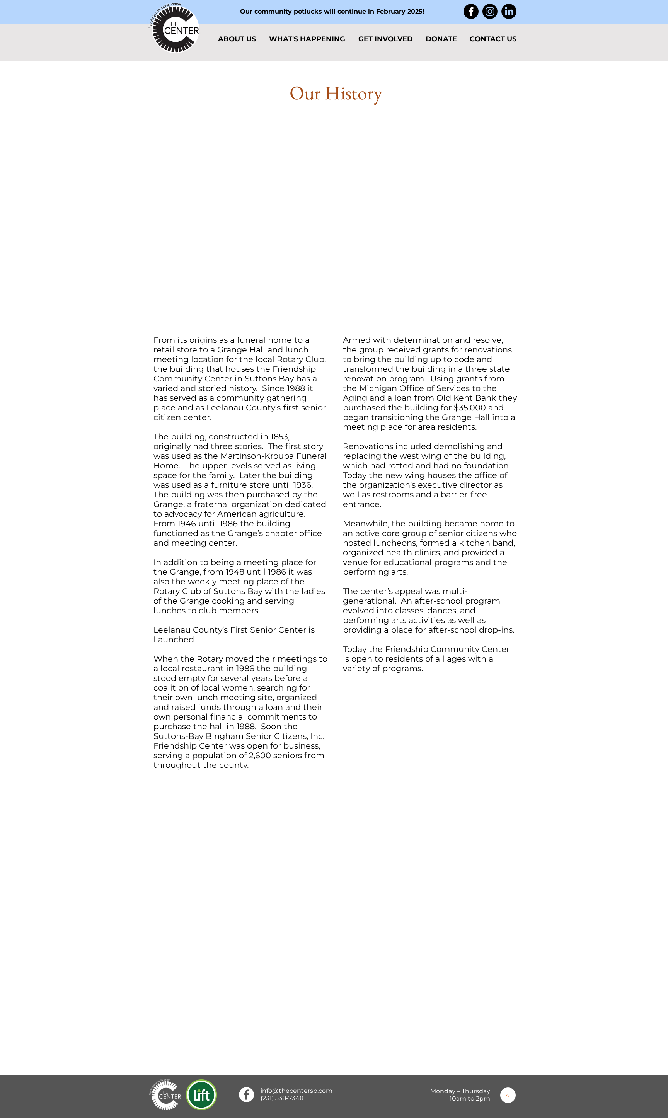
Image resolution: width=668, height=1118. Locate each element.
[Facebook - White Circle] (246, 1094)
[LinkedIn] (508, 11)
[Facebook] (471, 11)
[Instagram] (490, 11)
